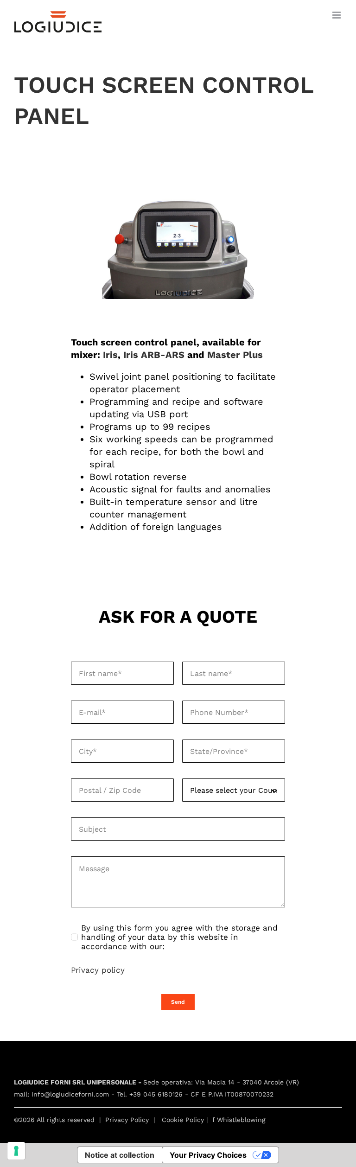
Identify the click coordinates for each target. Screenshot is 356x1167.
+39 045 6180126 (156, 1094)
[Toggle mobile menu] (337, 15)
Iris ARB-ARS (153, 354)
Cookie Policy (183, 1119)
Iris (110, 354)
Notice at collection (119, 1155)
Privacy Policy (127, 1119)
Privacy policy (98, 970)
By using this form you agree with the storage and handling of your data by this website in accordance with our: (179, 937)
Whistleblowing (241, 1119)
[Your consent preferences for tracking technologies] (16, 1151)
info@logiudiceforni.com (70, 1094)
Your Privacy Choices (208, 1155)
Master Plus (235, 354)
